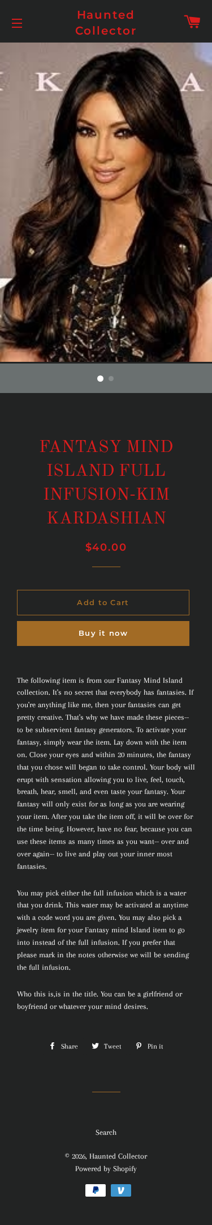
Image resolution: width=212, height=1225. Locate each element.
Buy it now (103, 632)
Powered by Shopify (106, 1168)
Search (106, 1132)
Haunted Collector (106, 22)
